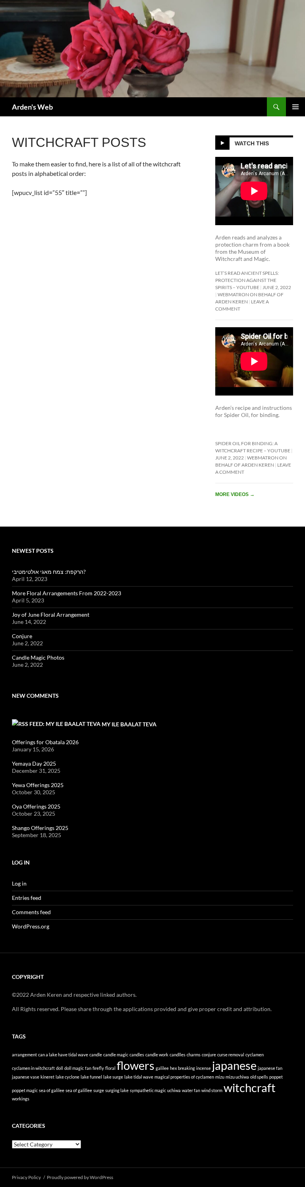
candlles (177, 1054)
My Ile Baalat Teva (129, 724)
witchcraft (250, 1087)
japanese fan (270, 1068)
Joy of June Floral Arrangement (50, 614)
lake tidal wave (138, 1076)
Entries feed (26, 897)
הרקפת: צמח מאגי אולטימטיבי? (49, 571)
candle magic (115, 1054)
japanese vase (25, 1076)
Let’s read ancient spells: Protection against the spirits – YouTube (247, 280)
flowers (135, 1065)
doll (59, 1068)
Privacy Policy (26, 1177)
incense (203, 1068)
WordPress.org (30, 926)
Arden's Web (32, 106)
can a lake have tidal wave (63, 1054)
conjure (209, 1054)
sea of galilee (51, 1090)
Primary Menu (295, 106)
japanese (234, 1065)
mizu (219, 1076)
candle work (156, 1054)
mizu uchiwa (237, 1076)
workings (20, 1098)
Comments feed (31, 912)
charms (194, 1054)
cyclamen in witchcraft (33, 1068)
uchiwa (174, 1090)
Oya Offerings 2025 (36, 806)
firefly (98, 1068)
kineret (47, 1076)
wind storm (211, 1090)
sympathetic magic (148, 1090)
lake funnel (91, 1076)
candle (95, 1054)
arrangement (24, 1054)
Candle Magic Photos (38, 657)
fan (88, 1068)
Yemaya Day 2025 (34, 763)
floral (110, 1068)
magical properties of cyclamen (184, 1076)
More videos (235, 494)
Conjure (22, 636)
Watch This (252, 143)
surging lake (117, 1090)
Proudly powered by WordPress (80, 1177)
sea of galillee (79, 1090)
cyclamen (254, 1054)
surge (98, 1090)
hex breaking (182, 1068)
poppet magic (25, 1090)
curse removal (230, 1054)
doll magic (74, 1068)
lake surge (113, 1076)
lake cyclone (67, 1076)
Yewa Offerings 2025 (38, 785)
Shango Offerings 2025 (40, 827)
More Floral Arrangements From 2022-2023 (66, 593)
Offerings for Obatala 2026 (45, 742)
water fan (191, 1090)
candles (136, 1054)
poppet (276, 1076)
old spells (259, 1076)
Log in (19, 883)
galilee (162, 1068)
